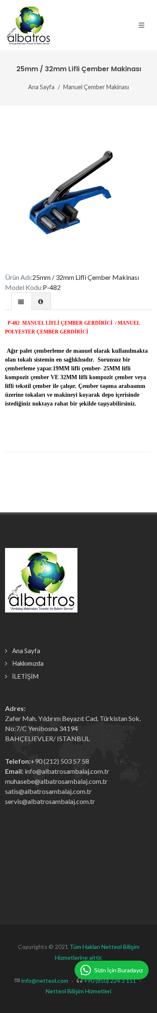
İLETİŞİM (25, 676)
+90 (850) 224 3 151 (110, 980)
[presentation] (21, 301)
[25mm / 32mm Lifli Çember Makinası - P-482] (78, 194)
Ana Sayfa (41, 86)
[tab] (21, 301)
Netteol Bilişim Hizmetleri (78, 991)
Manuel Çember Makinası (96, 86)
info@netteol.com (44, 980)
